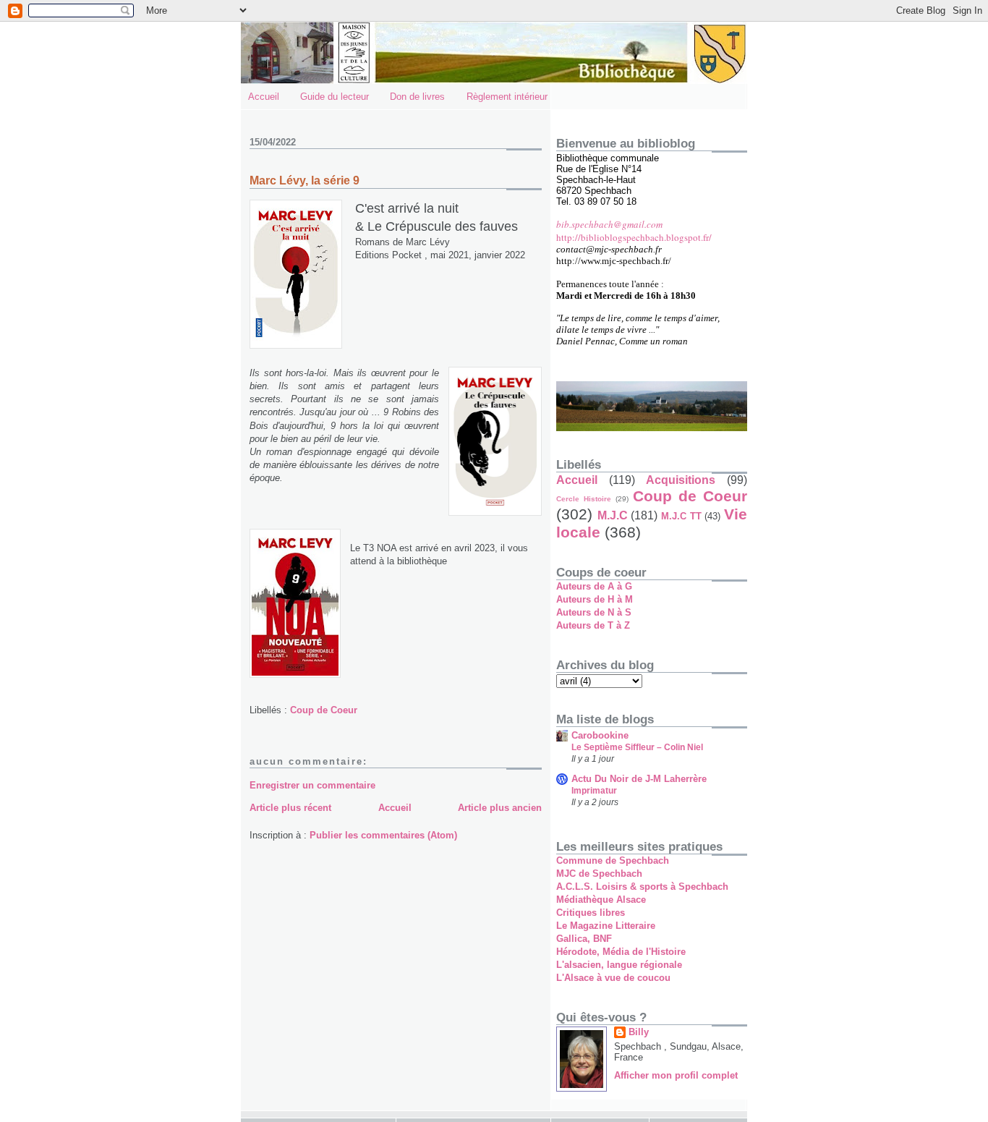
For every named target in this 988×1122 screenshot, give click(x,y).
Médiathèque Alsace (601, 899)
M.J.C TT (681, 516)
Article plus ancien (500, 807)
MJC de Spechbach (599, 873)
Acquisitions (680, 480)
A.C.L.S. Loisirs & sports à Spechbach (642, 886)
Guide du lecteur (334, 96)
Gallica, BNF (584, 938)
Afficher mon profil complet (676, 1075)
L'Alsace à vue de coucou (613, 977)
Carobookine (600, 735)
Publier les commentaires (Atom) (383, 835)
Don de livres (417, 96)
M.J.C (612, 515)
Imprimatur (594, 791)
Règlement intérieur (507, 96)
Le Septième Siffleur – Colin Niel (637, 747)
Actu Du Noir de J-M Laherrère (639, 778)
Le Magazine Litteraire (605, 925)
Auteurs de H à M (594, 599)
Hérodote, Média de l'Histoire (621, 951)
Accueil (263, 96)
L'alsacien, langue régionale (619, 964)
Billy (639, 1032)
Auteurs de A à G (594, 586)
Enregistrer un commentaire (312, 785)
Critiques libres (590, 912)
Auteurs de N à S (593, 612)
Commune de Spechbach (612, 860)
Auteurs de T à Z (593, 625)
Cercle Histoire (583, 499)
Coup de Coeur (323, 710)
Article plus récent (290, 807)
